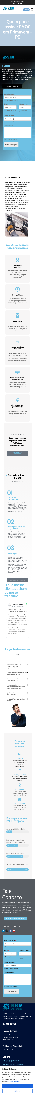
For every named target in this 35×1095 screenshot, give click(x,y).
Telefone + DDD (24, 104)
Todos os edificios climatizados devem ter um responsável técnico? (16, 686)
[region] (17, 1080)
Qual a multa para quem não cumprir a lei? (16, 693)
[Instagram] (6, 930)
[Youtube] (14, 930)
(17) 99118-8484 (14, 1061)
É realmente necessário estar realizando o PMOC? (17, 673)
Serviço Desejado (9, 116)
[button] (6, 620)
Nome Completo (9, 94)
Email (6, 104)
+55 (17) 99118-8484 (16, 1064)
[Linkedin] (3, 930)
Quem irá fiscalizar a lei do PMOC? (16, 700)
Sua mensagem (9, 126)
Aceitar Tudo (17, 1086)
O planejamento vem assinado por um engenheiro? (14, 666)
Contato (26, 10)
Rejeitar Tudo (17, 1091)
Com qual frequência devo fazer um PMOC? (16, 679)
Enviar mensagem (11, 145)
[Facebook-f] (10, 930)
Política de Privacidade (13, 1081)
